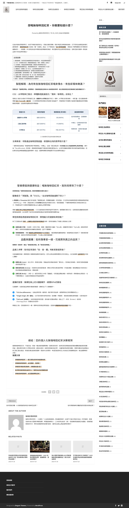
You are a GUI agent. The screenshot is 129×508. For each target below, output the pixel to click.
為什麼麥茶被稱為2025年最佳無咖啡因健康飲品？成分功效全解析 (61, 457)
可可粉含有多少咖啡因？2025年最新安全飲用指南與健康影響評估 (83, 457)
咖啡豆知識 (102, 357)
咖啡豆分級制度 (69, 9)
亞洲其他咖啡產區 (104, 243)
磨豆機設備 (102, 411)
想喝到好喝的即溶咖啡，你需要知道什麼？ (28, 366)
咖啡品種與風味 (104, 302)
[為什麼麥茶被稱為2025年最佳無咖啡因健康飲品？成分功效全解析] (61, 446)
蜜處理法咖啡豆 (104, 426)
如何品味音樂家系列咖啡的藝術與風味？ (109, 40)
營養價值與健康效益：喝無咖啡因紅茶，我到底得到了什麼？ (32, 67)
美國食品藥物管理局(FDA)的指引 (39, 233)
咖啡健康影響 (103, 288)
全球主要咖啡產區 (22, 9)
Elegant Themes (20, 505)
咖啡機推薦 (102, 312)
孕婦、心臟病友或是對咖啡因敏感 (33, 221)
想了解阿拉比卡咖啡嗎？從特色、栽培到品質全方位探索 (109, 46)
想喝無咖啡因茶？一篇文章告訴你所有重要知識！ (30, 360)
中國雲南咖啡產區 (104, 238)
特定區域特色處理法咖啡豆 (107, 401)
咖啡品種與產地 (104, 292)
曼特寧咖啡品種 (104, 387)
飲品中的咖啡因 (64, 33)
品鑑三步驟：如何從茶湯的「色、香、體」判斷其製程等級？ (31, 75)
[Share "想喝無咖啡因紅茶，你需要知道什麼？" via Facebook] (50, 392)
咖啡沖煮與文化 (104, 322)
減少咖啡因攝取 (61, 47)
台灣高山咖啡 (103, 273)
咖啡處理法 (102, 347)
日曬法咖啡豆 (103, 382)
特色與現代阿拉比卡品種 (107, 406)
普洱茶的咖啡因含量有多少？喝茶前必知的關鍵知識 (31, 370)
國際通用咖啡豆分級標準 (107, 367)
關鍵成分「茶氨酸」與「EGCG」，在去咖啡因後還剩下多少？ (31, 68)
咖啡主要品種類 (38, 9)
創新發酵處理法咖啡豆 (106, 263)
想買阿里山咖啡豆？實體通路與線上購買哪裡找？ (109, 53)
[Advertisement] (50, 168)
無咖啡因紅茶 (24, 47)
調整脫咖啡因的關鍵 (61, 305)
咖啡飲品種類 (103, 362)
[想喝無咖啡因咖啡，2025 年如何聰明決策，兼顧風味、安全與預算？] (40, 446)
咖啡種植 (102, 337)
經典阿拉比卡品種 (104, 416)
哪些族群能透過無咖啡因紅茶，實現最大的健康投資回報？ (30, 70)
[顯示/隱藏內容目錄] (49, 58)
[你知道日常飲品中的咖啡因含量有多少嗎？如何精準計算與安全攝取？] (18, 446)
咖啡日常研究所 (44, 33)
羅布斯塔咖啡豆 (104, 421)
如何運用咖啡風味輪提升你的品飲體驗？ (109, 60)
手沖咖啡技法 (103, 372)
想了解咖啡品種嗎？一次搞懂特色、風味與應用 (109, 33)
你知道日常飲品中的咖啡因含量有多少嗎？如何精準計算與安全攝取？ (18, 457)
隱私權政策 (10, 495)
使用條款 (9, 480)
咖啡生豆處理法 (53, 9)
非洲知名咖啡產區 (104, 446)
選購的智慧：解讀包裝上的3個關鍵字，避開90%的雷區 (29, 76)
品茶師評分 (81, 254)
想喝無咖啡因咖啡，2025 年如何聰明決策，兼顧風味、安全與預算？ (39, 457)
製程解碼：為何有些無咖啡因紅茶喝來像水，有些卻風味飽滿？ (33, 61)
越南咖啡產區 (103, 431)
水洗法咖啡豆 (103, 397)
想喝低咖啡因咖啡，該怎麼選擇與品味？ (28, 373)
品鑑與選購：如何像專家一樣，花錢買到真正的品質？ (30, 73)
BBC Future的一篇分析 (23, 101)
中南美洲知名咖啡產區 (106, 233)
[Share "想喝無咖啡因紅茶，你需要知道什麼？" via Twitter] (54, 392)
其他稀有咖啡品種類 (105, 258)
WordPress (39, 505)
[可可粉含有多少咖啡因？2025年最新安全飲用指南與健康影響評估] (83, 446)
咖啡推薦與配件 (104, 307)
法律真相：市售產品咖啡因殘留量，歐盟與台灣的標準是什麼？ (31, 64)
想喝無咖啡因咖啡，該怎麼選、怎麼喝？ (28, 363)
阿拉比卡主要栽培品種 (105, 9)
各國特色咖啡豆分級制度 (107, 278)
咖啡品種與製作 (104, 297)
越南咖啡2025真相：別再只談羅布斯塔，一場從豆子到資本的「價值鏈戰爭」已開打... (42, 3)
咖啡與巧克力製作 (104, 342)
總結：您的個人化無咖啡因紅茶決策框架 (26, 79)
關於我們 (121, 9)
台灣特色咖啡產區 (104, 268)
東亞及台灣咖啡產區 (86, 9)
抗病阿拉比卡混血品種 (106, 377)
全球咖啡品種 (103, 253)
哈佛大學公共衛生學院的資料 (25, 210)
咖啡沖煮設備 (103, 327)
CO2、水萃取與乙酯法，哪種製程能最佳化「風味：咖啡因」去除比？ (33, 62)
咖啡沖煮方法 (103, 317)
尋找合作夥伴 (10, 485)
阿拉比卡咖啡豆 (104, 441)
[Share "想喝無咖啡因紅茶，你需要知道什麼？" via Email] (58, 392)
